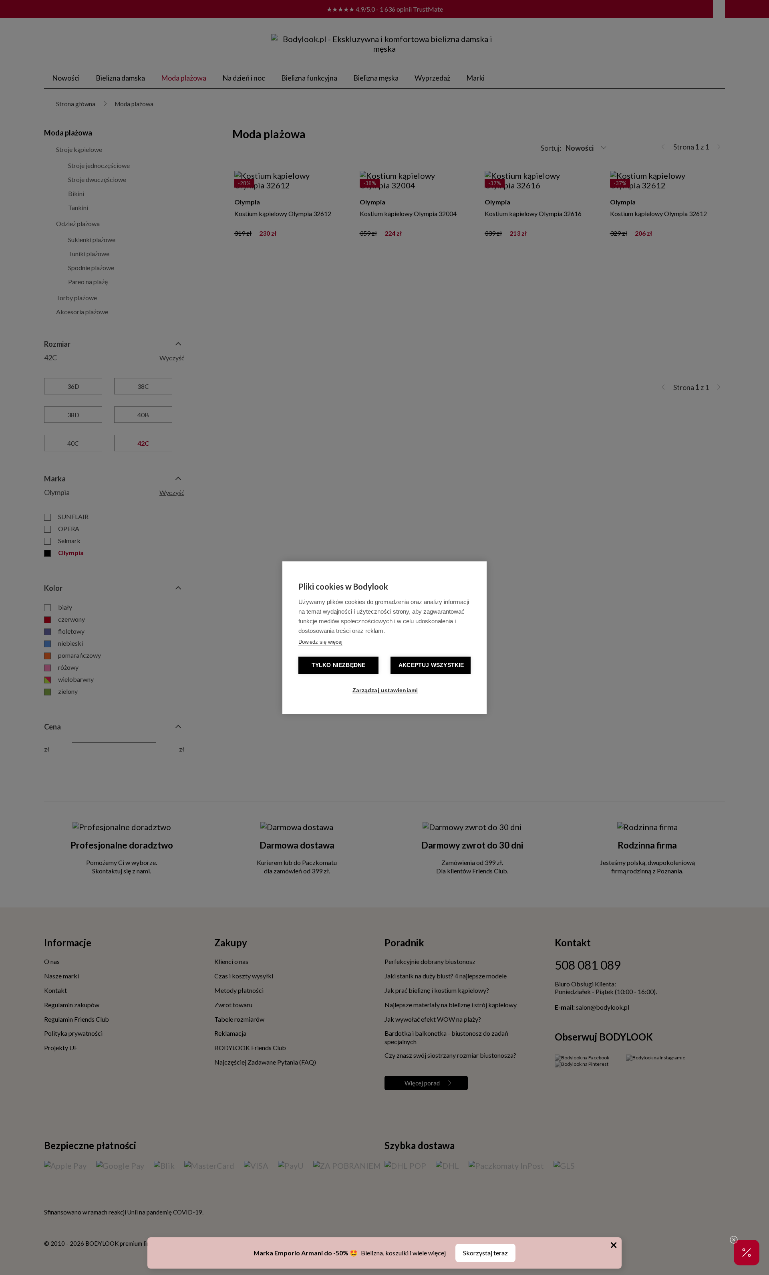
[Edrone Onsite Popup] (384, 637)
